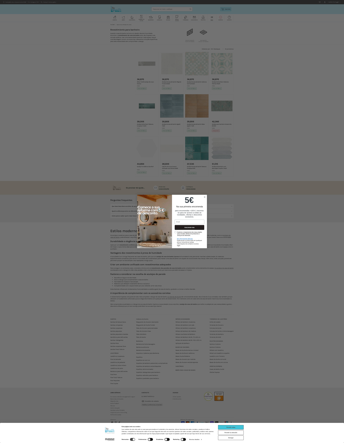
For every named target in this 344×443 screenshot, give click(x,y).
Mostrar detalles (194, 439)
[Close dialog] (204, 197)
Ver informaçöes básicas (185, 239)
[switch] (150, 439)
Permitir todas (230, 427)
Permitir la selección (230, 432)
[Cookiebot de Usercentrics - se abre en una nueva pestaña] (110, 439)
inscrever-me (189, 227)
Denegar (231, 438)
